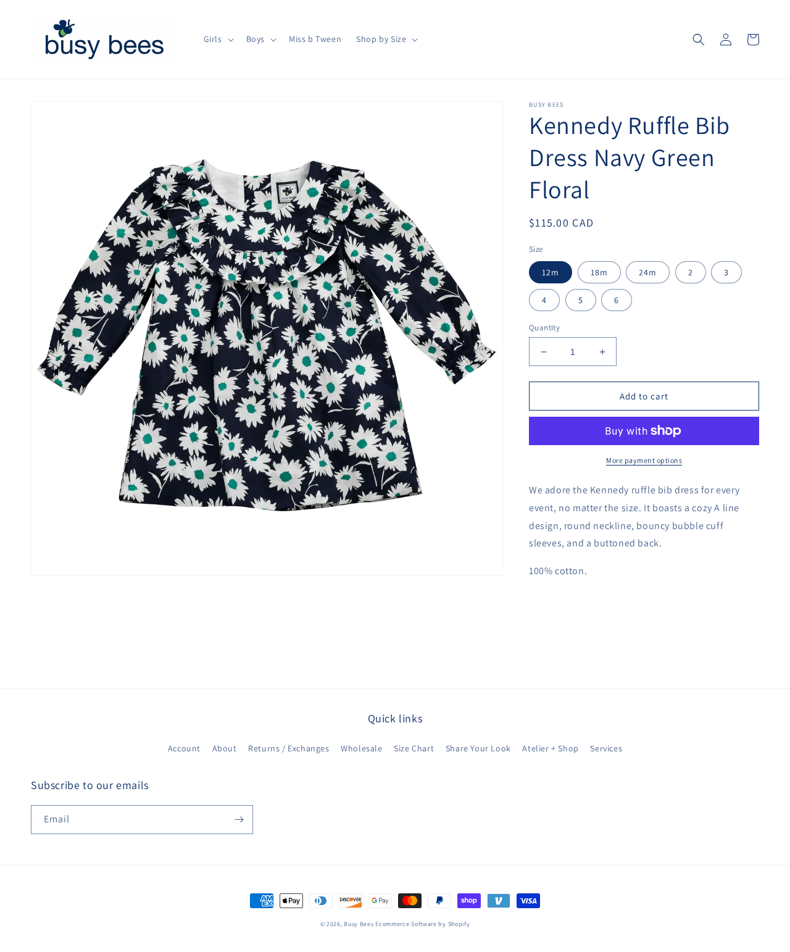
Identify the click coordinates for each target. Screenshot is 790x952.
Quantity (544, 327)
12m (550, 272)
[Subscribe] (238, 819)
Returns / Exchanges (288, 748)
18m (599, 272)
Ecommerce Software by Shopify (422, 924)
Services (606, 748)
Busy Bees (358, 924)
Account (184, 748)
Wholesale (361, 748)
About (224, 748)
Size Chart (414, 748)
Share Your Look (478, 748)
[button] (217, 39)
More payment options (644, 460)
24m (648, 272)
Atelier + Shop (550, 748)
